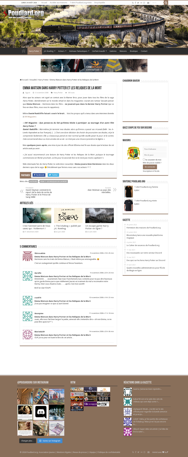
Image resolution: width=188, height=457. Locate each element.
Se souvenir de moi (153, 160)
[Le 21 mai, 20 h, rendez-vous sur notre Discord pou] (40, 428)
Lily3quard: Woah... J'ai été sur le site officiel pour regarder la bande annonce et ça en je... (150, 411)
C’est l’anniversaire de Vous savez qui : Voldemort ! (36, 227)
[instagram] (144, 3)
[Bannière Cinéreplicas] (94, 65)
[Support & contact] (148, 3)
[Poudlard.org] (24, 13)
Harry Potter (34, 51)
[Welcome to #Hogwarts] (25, 396)
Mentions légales (64, 452)
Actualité (33, 80)
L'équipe (92, 452)
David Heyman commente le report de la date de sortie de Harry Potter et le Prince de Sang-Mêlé (39, 192)
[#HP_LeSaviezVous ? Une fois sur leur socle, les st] (56, 412)
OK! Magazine (30, 117)
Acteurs (61, 51)
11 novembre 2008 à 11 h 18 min (101, 313)
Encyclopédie (99, 3)
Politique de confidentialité (109, 452)
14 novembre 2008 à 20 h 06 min (101, 331)
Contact (144, 51)
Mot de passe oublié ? (152, 163)
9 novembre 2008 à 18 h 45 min (102, 253)
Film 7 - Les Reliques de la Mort (54, 181)
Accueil (44, 3)
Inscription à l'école (151, 171)
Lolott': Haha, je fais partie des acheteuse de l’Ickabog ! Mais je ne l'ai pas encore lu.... (150, 421)
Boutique (134, 51)
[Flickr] (141, 3)
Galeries (113, 51)
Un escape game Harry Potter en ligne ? (97, 227)
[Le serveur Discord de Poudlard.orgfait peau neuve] (40, 412)
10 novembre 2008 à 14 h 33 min (101, 297)
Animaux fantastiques (78, 51)
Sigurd (27, 93)
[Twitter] (138, 3)
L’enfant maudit (98, 51)
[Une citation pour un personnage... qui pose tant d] (25, 412)
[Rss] (133, 3)
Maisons (123, 51)
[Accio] (166, 2)
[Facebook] (135, 3)
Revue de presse (80, 452)
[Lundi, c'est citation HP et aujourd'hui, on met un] (25, 428)
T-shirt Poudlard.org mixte (81, 3)
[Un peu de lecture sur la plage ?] (40, 396)
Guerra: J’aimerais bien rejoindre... (147, 389)
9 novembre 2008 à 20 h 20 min (102, 273)
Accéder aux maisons (58, 3)
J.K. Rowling (48, 51)
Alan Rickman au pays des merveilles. (99, 190)
